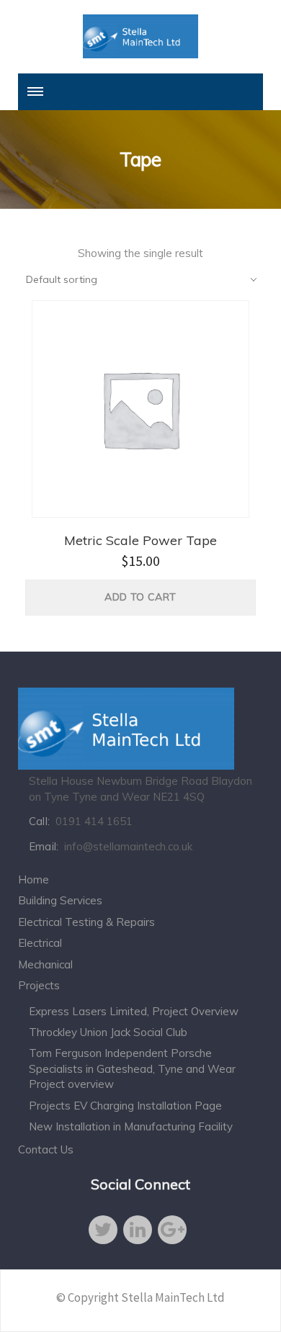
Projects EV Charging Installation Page (125, 1105)
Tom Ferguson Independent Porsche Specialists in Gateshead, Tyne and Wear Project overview (132, 1068)
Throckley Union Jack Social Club (108, 1032)
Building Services (60, 900)
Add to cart (140, 596)
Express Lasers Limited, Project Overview (133, 1011)
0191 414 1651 (94, 821)
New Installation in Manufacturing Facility (131, 1126)
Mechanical (45, 964)
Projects (39, 985)
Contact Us (45, 1149)
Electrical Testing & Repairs (86, 922)
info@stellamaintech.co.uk (128, 846)
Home (33, 879)
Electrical (40, 943)
